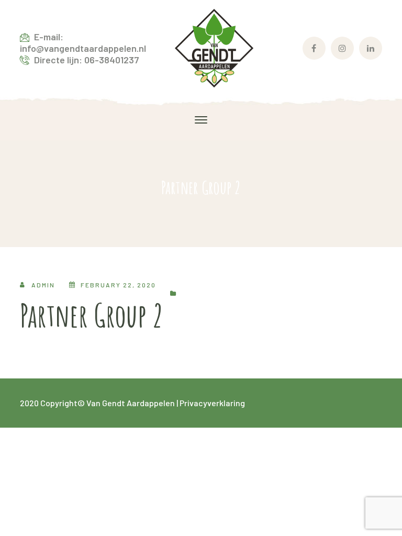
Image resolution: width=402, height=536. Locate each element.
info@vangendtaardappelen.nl (83, 48)
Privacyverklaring (212, 403)
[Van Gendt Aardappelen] (214, 47)
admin (43, 284)
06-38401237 (111, 59)
